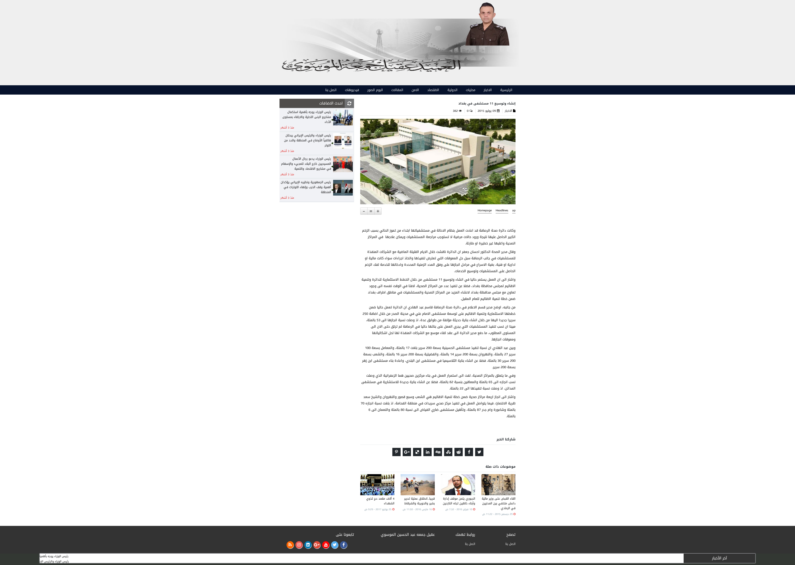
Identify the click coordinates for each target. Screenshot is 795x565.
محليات (470, 90)
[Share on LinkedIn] (427, 452)
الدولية (452, 90)
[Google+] (316, 544)
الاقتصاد (433, 90)
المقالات (397, 90)
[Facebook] (343, 544)
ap (514, 210)
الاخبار (488, 90)
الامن (415, 90)
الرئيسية (506, 90)
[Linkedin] (308, 544)
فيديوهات (352, 90)
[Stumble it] (448, 452)
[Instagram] (299, 544)
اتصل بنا (331, 90)
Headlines (502, 210)
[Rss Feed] (290, 544)
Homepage (485, 210)
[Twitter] (334, 544)
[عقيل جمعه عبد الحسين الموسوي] (487, 23)
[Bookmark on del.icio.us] (417, 452)
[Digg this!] (438, 452)
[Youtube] (325, 544)
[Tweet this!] (479, 452)
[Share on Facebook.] (469, 452)
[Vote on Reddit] (458, 452)
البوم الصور (375, 90)
